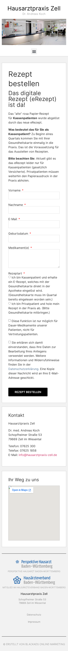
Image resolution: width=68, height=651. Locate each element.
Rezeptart (15, 273)
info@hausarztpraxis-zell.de (38, 455)
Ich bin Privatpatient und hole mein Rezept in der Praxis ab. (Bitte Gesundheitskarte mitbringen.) (33, 308)
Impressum (34, 621)
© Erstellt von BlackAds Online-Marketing (34, 644)
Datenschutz (34, 614)
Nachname (16, 204)
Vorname (14, 190)
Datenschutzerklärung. (23, 369)
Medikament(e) (19, 247)
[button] (34, 51)
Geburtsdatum (18, 233)
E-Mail (13, 219)
